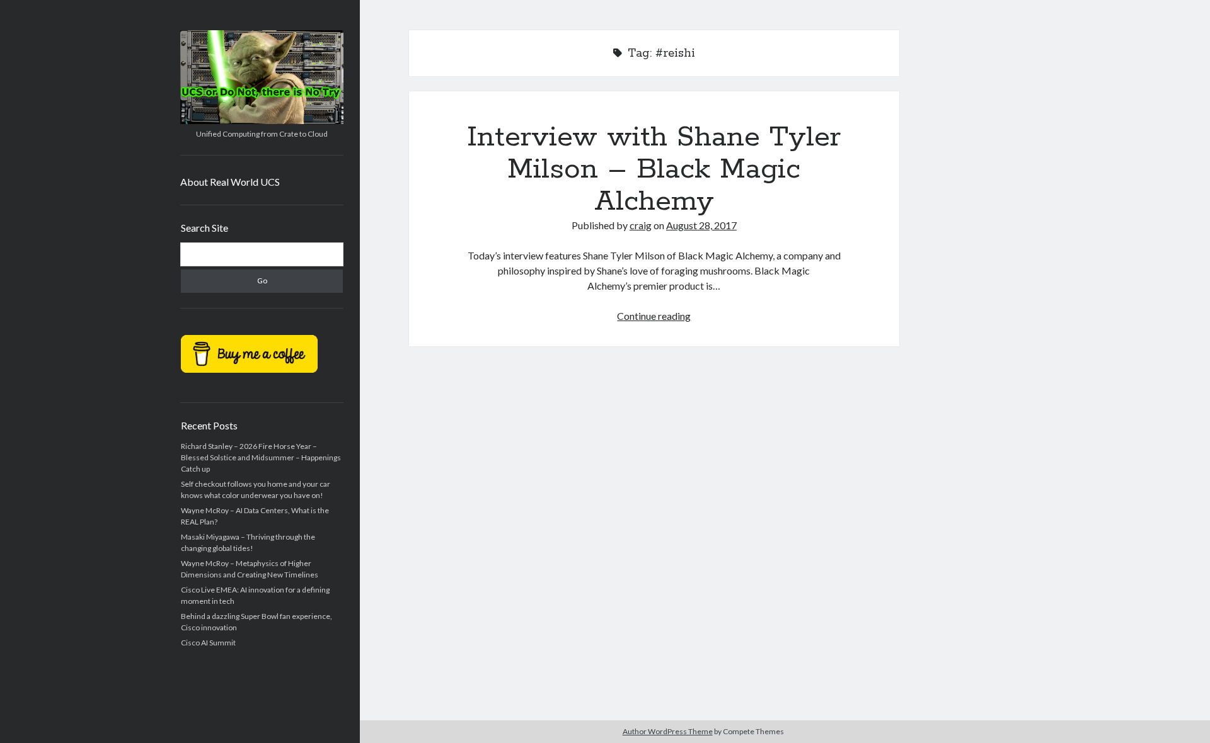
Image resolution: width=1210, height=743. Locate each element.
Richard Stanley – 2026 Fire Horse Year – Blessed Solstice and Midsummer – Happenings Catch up (261, 457)
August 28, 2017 (701, 225)
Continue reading (654, 316)
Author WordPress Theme (668, 731)
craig (641, 225)
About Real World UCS (230, 182)
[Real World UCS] (261, 120)
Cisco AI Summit (208, 642)
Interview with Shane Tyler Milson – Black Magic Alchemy (654, 169)
